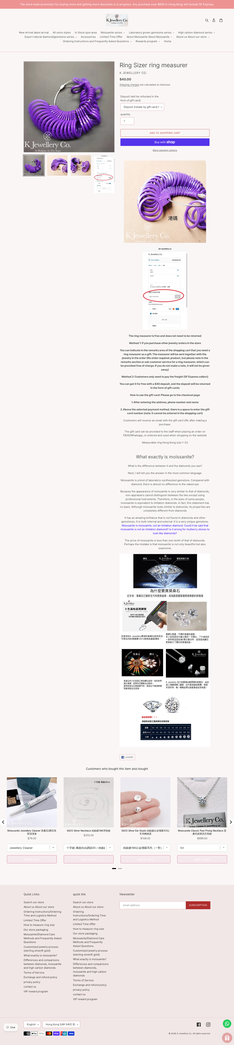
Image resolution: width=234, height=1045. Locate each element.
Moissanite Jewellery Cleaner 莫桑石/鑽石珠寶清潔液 (31, 832)
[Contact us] (227, 1023)
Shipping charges (129, 84)
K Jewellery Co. (184, 1033)
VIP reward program (36, 991)
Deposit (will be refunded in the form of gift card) (139, 98)
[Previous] (3, 822)
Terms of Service (34, 972)
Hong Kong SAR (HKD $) (60, 1024)
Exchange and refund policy (40, 977)
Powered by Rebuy (117, 873)
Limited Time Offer (35, 920)
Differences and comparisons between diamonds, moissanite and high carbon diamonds (42, 963)
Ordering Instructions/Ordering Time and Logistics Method (89, 915)
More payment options (165, 150)
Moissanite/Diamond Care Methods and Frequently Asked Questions (42, 938)
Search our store (34, 902)
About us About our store (39, 907)
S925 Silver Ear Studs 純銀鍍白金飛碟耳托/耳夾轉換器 (145, 832)
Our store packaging (36, 929)
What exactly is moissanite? (40, 955)
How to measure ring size (39, 925)
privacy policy (32, 982)
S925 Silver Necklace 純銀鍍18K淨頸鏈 (88, 830)
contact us (30, 986)
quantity (125, 114)
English (31, 1024)
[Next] (230, 822)
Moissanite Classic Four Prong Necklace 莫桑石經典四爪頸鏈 (202, 832)
